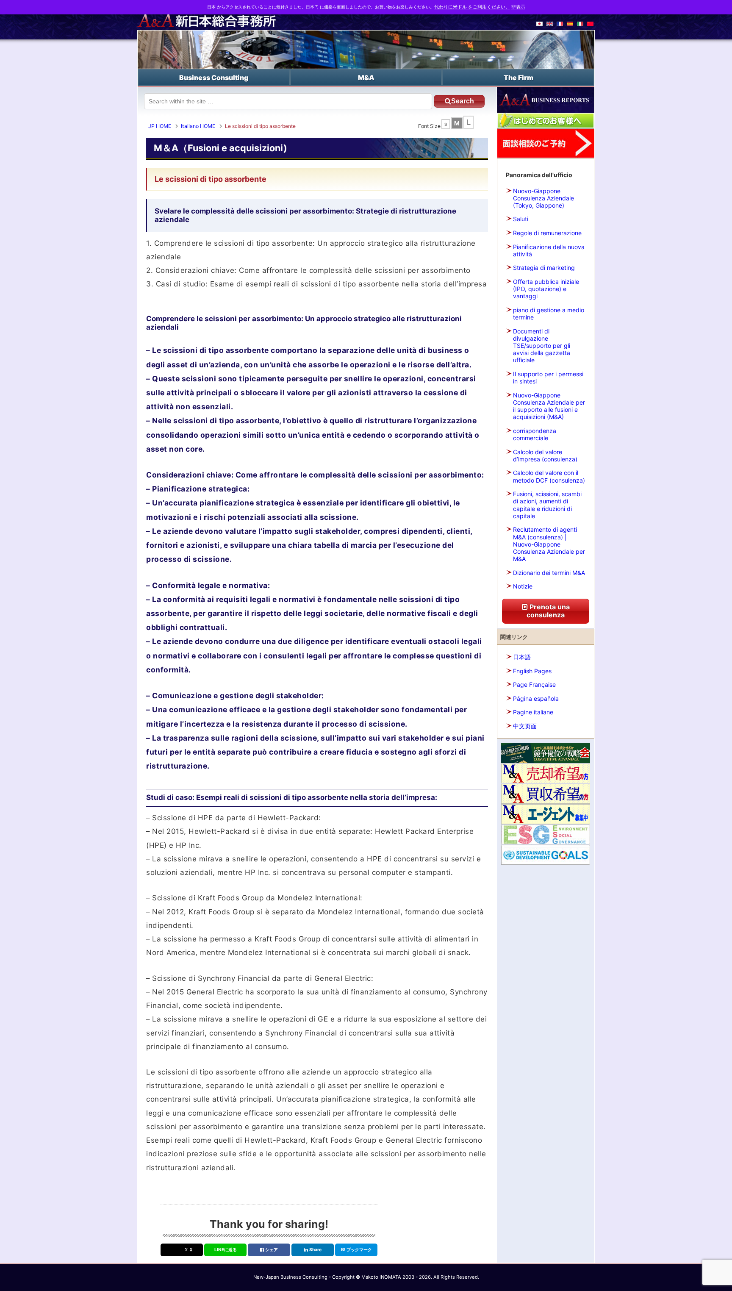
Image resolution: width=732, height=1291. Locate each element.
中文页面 (525, 726)
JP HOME (159, 126)
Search (462, 101)
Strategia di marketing (544, 267)
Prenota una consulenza (548, 610)
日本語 (522, 657)
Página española (536, 698)
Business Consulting (213, 77)
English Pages (532, 671)
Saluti (520, 218)
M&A (366, 77)
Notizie (522, 586)
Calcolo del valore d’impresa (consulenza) (545, 455)
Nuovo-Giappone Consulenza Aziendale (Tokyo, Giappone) (543, 198)
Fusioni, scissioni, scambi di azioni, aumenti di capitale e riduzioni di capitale (547, 504)
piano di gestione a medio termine (548, 313)
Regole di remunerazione (547, 232)
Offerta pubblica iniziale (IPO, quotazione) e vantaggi (546, 289)
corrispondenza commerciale (534, 434)
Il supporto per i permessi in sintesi (548, 377)
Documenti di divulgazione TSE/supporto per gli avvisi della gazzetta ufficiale (541, 346)
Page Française (534, 684)
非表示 (518, 7)
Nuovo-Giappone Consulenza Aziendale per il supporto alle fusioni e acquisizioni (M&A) (549, 406)
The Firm (518, 77)
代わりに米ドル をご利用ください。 (472, 7)
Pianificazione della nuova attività (549, 250)
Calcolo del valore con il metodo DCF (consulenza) (549, 476)
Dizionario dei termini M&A (549, 572)
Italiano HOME (198, 126)
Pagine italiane (533, 712)
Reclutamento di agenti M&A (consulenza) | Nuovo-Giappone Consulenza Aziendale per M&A (549, 544)
